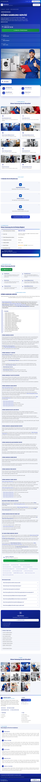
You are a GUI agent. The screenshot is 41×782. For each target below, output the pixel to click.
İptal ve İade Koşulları (25, 721)
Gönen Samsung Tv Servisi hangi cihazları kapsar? (12, 585)
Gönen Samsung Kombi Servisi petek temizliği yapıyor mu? (13, 602)
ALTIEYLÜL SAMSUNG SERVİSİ (7, 632)
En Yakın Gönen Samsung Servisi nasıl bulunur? (11, 589)
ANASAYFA (3, 9)
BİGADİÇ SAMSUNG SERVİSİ (7, 639)
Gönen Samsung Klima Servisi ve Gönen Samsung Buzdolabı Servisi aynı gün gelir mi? (18, 592)
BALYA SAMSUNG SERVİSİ (7, 636)
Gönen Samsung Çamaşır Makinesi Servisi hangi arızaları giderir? (14, 595)
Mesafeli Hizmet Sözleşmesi (26, 720)
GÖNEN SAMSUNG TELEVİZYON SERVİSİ (12, 315)
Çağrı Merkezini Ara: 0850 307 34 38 (21, 216)
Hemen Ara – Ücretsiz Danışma (21, 30)
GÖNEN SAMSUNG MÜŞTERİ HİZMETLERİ (12, 328)
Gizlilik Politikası (24, 714)
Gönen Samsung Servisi (7, 302)
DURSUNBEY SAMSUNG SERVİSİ (7, 643)
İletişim (3, 717)
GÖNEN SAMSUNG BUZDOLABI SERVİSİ (11, 318)
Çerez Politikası (24, 717)
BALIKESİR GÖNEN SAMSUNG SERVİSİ (11, 327)
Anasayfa (3, 714)
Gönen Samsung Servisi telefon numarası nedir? (11, 582)
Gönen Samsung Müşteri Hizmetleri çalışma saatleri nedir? (13, 605)
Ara (11, 110)
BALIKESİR (7, 9)
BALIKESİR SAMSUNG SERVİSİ (7, 648)
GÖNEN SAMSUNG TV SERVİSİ (10, 314)
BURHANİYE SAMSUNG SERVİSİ (7, 641)
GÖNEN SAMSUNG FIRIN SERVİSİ (10, 324)
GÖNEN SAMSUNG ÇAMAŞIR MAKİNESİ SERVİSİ (13, 320)
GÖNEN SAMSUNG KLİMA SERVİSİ (11, 317)
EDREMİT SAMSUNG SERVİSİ (7, 645)
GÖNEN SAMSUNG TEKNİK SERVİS (11, 325)
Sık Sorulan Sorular (8, 331)
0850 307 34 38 (36, 1)
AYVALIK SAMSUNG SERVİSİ (7, 634)
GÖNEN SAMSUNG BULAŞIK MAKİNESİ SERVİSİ (13, 321)
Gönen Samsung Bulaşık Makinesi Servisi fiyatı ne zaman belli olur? (15, 598)
